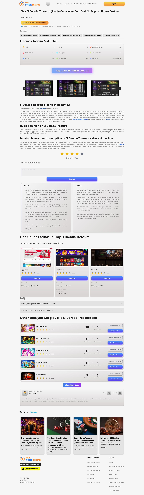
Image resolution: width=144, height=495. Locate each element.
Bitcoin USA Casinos (93, 483)
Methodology (77, 26)
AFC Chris (29, 17)
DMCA (122, 483)
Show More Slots (72, 385)
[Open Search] (48, 4)
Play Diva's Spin (115, 331)
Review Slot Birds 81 (115, 361)
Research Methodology (116, 467)
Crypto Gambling (92, 467)
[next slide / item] (119, 88)
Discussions (113, 475)
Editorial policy (70, 26)
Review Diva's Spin (115, 325)
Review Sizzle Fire (115, 373)
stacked (121, 144)
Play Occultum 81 (115, 343)
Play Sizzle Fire (115, 379)
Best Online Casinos (93, 462)
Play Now (37, 278)
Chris (104, 393)
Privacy (116, 483)
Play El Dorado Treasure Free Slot (72, 70)
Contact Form (113, 479)
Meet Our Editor (114, 471)
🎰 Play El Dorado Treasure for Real (34, 23)
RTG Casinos (91, 479)
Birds (33, 119)
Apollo (108, 119)
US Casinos (90, 475)
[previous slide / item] (24, 88)
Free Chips (42, 109)
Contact (115, 393)
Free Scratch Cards (115, 487)
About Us (112, 462)
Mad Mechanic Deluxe (80, 119)
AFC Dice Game (114, 491)
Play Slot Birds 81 (115, 367)
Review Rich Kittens (115, 349)
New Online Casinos (93, 471)
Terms (111, 483)
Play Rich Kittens (115, 355)
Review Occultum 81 (115, 337)
